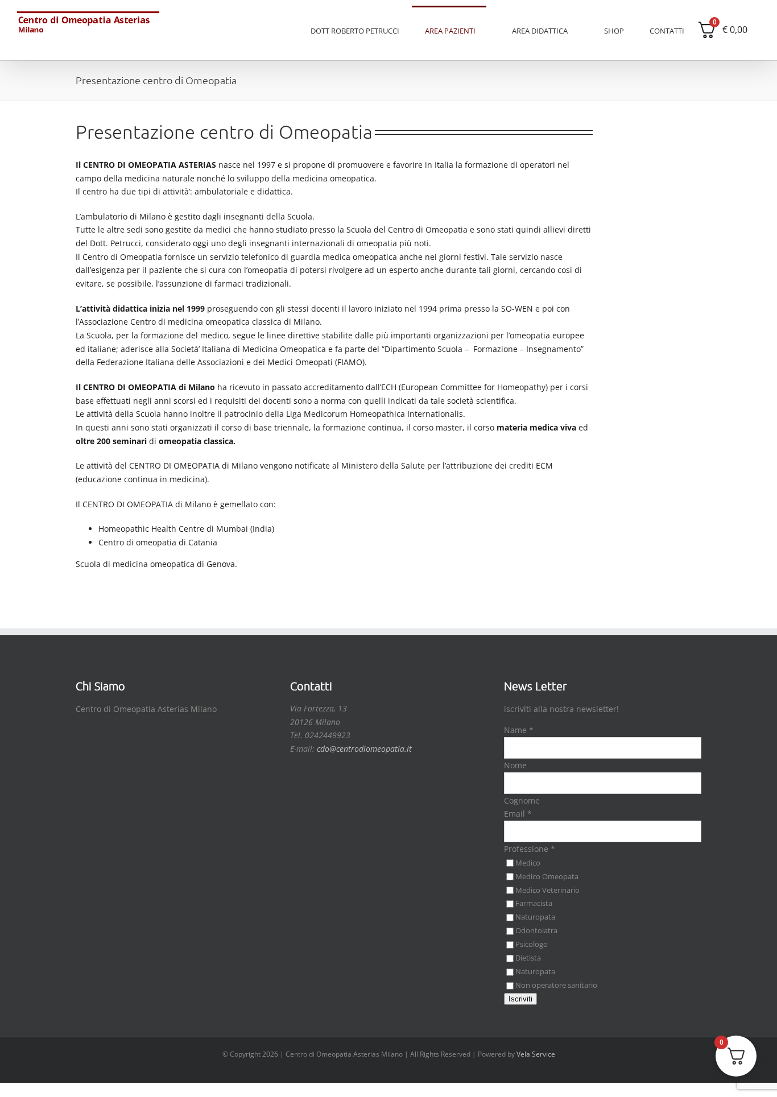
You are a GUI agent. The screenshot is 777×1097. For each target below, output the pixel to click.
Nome (515, 765)
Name (519, 730)
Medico (527, 863)
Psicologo (531, 944)
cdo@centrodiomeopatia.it (364, 748)
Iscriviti (520, 999)
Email (518, 813)
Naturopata (535, 917)
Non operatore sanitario (556, 985)
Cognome (522, 800)
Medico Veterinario (547, 890)
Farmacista (533, 903)
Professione (529, 848)
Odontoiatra (536, 930)
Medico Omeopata (546, 876)
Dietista (528, 958)
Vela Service (535, 1054)
